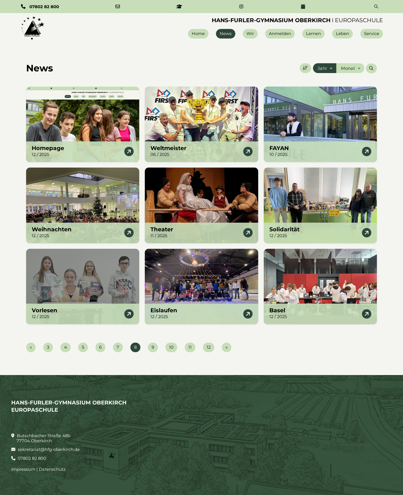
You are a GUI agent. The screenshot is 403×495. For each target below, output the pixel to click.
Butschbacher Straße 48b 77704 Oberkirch (43, 438)
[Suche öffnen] (371, 68)
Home (198, 33)
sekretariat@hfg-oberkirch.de (48, 449)
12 (209, 347)
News (226, 33)
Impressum (23, 469)
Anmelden (280, 33)
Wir (250, 33)
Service (371, 33)
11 (190, 347)
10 (171, 347)
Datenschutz (52, 469)
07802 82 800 (31, 458)
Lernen (313, 33)
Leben (342, 33)
